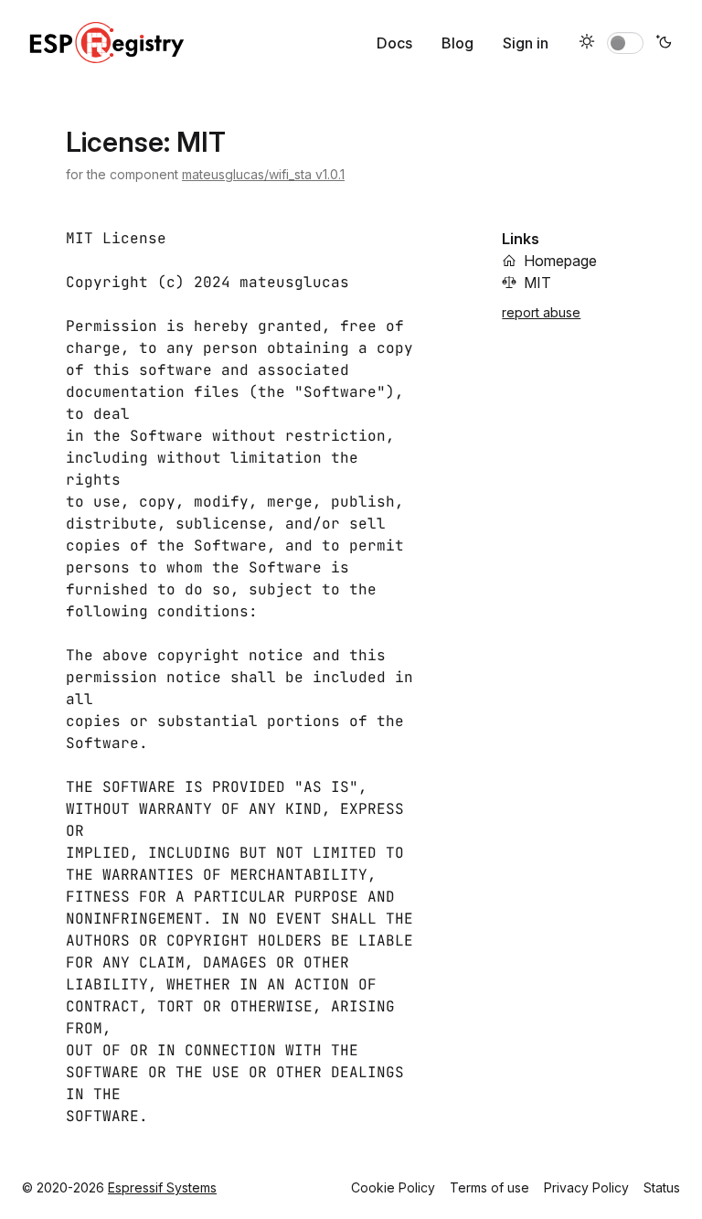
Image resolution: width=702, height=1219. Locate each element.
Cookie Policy (393, 1187)
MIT (537, 282)
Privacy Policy (586, 1187)
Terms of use (489, 1187)
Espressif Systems (162, 1187)
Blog (457, 43)
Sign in (525, 43)
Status (662, 1187)
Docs (394, 43)
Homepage (560, 260)
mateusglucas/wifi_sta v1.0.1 (263, 174)
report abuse (541, 312)
